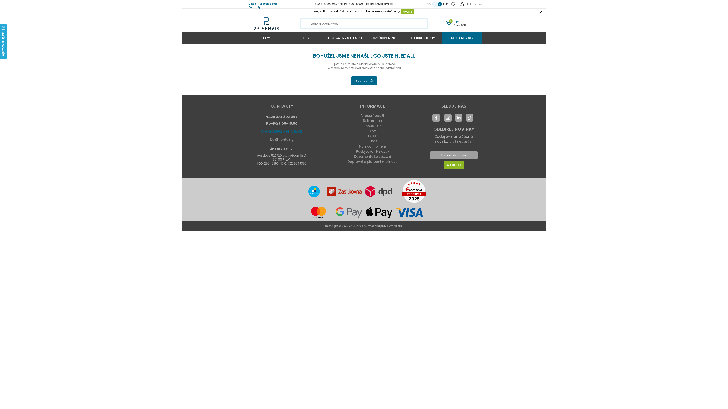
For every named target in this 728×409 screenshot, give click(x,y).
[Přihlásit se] (462, 4)
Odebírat (454, 165)
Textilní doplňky (423, 38)
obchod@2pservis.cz (281, 131)
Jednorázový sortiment (344, 38)
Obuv (305, 38)
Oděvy (266, 38)
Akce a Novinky (462, 38)
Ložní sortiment (383, 38)
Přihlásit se (474, 4)
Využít (407, 12)
